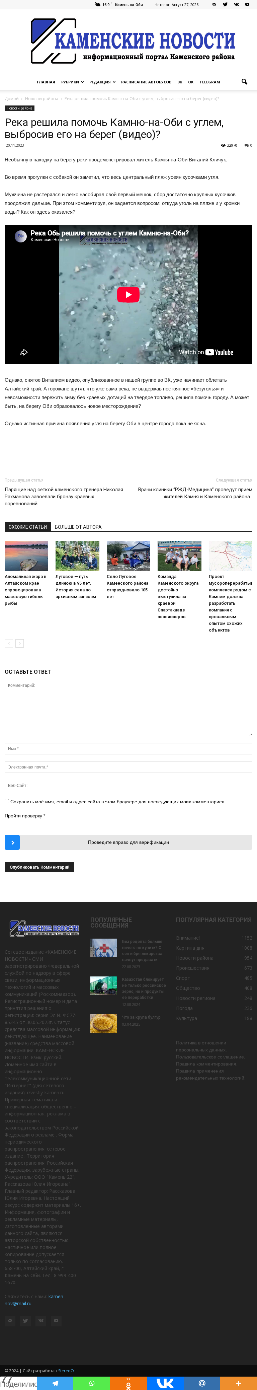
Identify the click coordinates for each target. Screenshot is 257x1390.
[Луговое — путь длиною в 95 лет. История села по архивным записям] (77, 556)
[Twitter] (225, 4)
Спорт (183, 978)
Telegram (209, 81)
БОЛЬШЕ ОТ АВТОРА (78, 527)
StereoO (66, 1371)
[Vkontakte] (165, 1383)
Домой (12, 98)
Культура (186, 1018)
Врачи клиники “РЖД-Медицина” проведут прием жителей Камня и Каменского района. (195, 493)
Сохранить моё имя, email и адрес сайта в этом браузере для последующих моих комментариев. (118, 801)
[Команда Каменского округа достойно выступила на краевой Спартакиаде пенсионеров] (179, 556)
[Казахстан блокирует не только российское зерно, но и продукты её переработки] (103, 985)
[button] (244, 82)
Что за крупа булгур (141, 1017)
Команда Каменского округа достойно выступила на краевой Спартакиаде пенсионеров (178, 596)
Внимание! (188, 938)
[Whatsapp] (91, 1383)
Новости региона (196, 998)
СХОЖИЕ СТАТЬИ (28, 527)
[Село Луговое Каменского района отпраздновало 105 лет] (128, 556)
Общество (188, 988)
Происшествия (192, 968)
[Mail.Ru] (202, 1383)
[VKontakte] (236, 4)
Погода (184, 1008)
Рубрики (70, 81)
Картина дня (190, 948)
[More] (238, 1383)
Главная (46, 81)
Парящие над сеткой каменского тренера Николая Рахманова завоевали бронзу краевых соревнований (64, 497)
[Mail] (214, 4)
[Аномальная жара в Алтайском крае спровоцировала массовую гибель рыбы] (26, 556)
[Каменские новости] (128, 41)
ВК (179, 81)
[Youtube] (247, 4)
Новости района (19, 108)
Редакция (100, 81)
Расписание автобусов (146, 81)
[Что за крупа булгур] (103, 1023)
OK (190, 81)
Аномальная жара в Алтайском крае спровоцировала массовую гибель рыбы (26, 590)
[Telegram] (55, 1383)
